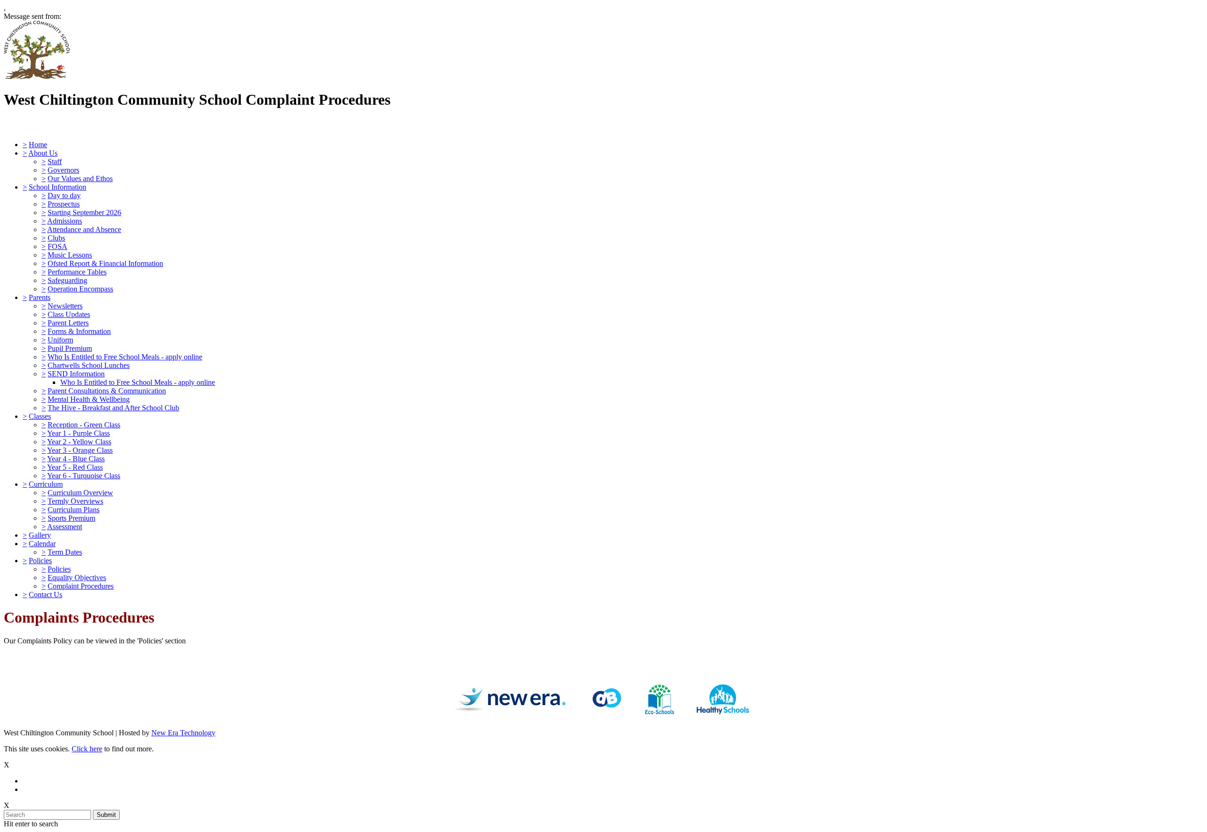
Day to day (64, 195)
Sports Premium (71, 518)
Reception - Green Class (84, 425)
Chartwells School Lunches (89, 365)
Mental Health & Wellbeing (89, 399)
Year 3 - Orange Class (80, 450)
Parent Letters (68, 323)
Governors (63, 170)
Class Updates (69, 314)
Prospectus (64, 204)
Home (38, 145)
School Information (57, 187)
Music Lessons (70, 255)
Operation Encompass (80, 289)
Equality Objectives (77, 578)
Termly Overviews (75, 501)
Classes (40, 416)
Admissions (64, 221)
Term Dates (65, 552)
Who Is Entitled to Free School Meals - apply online (125, 357)
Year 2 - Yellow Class (79, 442)
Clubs (56, 238)
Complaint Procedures (81, 586)
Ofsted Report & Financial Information (105, 263)
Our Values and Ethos (80, 179)
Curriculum (46, 484)
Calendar (42, 544)
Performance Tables (77, 272)
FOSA (57, 246)
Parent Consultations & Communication (107, 391)
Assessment (64, 527)
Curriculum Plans (73, 510)
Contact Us (45, 595)
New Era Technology (183, 733)
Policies (40, 561)
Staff (55, 162)
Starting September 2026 (84, 212)
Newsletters (65, 306)
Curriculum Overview (80, 493)
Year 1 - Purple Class (78, 433)
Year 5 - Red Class (75, 467)
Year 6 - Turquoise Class (83, 476)
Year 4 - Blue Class (76, 459)
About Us (43, 153)
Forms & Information (79, 331)
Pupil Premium (70, 348)
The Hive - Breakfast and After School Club (113, 408)
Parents (39, 297)
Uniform (60, 340)
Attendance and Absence (84, 229)
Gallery (40, 535)
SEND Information (76, 374)
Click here (87, 749)
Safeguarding (67, 280)
